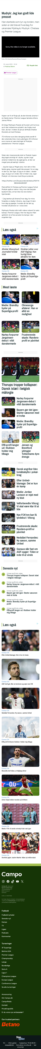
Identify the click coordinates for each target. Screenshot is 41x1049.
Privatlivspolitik (7, 1009)
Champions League (9, 976)
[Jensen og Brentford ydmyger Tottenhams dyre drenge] (30, 437)
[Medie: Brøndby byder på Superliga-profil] (10, 297)
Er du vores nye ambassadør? (13, 1012)
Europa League (7, 980)
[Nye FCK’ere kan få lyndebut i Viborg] (8, 517)
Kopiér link (34, 65)
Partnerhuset (11, 900)
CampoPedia (6, 1001)
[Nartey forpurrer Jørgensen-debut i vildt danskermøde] (10, 326)
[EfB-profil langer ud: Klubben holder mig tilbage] (10, 437)
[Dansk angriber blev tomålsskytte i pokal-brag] (8, 472)
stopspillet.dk (9, 1045)
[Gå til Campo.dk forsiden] (12, 877)
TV (3, 926)
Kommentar (6, 936)
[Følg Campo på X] (22, 881)
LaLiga (4, 962)
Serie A (4, 969)
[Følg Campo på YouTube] (17, 881)
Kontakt (5, 1005)
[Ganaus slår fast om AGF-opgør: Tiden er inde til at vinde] (8, 551)
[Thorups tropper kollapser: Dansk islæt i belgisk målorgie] (20, 369)
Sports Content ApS (7, 887)
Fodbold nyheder (8, 915)
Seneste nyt (6, 918)
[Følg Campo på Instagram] (3, 881)
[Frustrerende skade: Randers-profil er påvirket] (30, 326)
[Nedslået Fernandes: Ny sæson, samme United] (8, 540)
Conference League (9, 983)
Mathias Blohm (10, 66)
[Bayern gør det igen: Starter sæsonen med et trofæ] (8, 412)
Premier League (11, 73)
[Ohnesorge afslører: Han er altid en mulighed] (30, 297)
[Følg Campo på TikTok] (12, 881)
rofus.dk (28, 1045)
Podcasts (5, 933)
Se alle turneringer (9, 987)
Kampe (4, 922)
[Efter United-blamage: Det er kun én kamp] (8, 483)
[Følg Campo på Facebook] (8, 881)
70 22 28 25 (31, 1043)
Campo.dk (4, 886)
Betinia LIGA (6, 951)
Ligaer (4, 929)
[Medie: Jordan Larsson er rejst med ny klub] (8, 494)
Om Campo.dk (7, 998)
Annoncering (6, 994)
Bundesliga (6, 966)
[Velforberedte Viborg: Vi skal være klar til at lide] (8, 506)
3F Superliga (6, 948)
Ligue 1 (4, 973)
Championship (7, 958)
